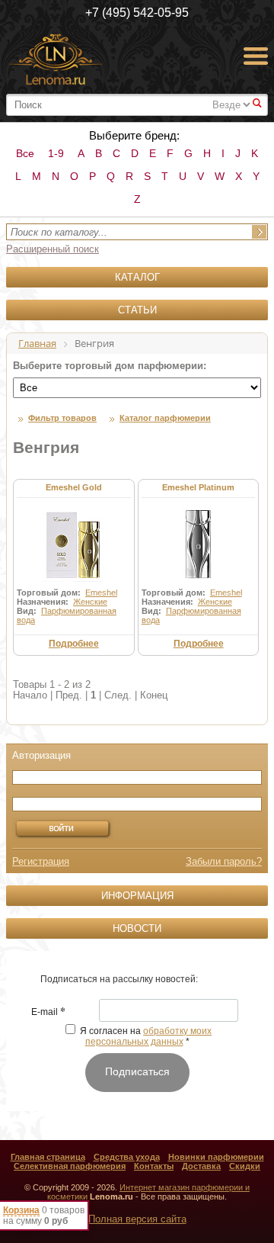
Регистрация (40, 861)
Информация (137, 895)
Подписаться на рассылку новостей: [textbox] (119, 979)
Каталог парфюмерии (165, 417)
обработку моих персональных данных (148, 1036)
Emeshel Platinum (198, 487)
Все (25, 153)
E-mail (48, 1013)
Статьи (137, 310)
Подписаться (137, 1071)
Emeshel (101, 592)
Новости (137, 928)
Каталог (137, 277)
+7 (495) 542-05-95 (137, 12)
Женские (90, 601)
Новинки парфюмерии (216, 1156)
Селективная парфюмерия (70, 1166)
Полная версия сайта (137, 1219)
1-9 (56, 153)
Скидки (244, 1166)
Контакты (154, 1166)
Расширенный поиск (52, 249)
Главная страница (48, 1156)
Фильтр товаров (62, 417)
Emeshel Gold (74, 487)
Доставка (201, 1166)
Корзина (21, 1210)
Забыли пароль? (224, 861)
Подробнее (74, 643)
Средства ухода (127, 1156)
